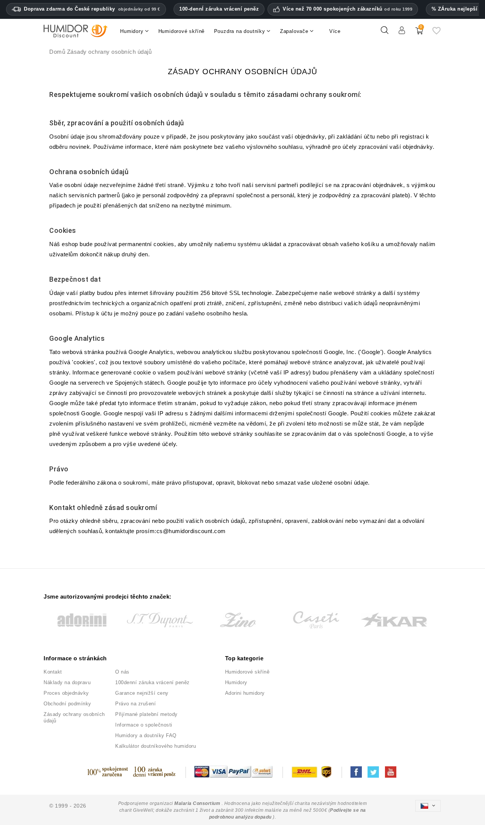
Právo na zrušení (135, 703)
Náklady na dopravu (67, 682)
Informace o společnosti (143, 725)
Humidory (236, 682)
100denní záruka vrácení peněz (152, 682)
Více (335, 31)
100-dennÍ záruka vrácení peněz (219, 9)
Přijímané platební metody (146, 714)
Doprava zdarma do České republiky (92, 9)
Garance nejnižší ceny (142, 693)
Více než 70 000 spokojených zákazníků (347, 9)
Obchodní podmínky (67, 703)
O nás (122, 672)
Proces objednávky (66, 693)
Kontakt (53, 672)
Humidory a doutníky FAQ (146, 735)
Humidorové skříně (247, 672)
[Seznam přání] (436, 34)
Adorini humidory (245, 693)
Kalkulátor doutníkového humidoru (155, 746)
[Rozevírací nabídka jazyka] (428, 806)
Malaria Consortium (197, 803)
